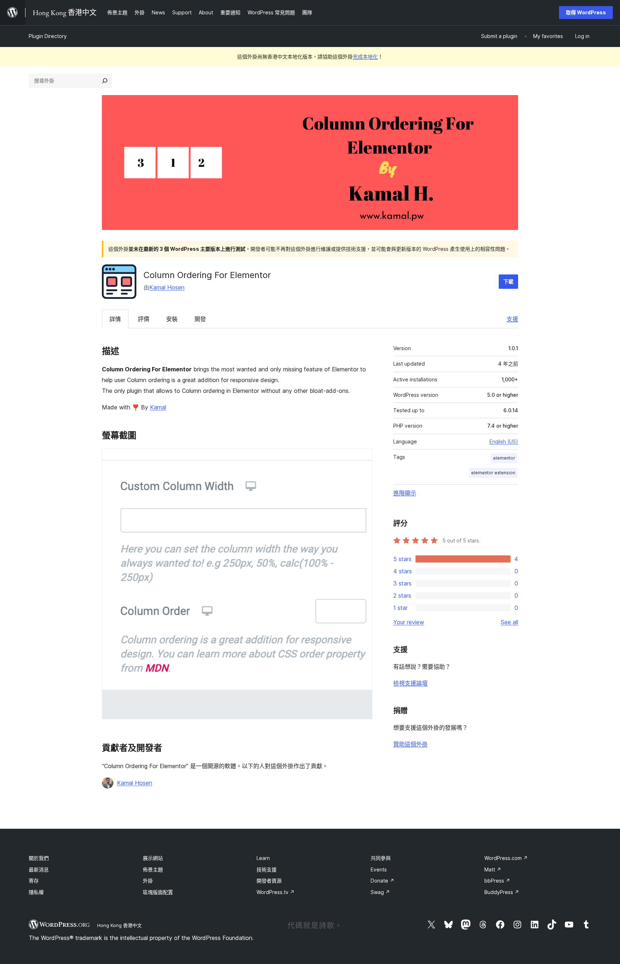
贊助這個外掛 (410, 744)
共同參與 (381, 858)
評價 (143, 319)
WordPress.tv (276, 892)
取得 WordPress (586, 12)
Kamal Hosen (166, 287)
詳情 (115, 319)
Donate (382, 881)
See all (509, 622)
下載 (508, 281)
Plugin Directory (48, 36)
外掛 (148, 881)
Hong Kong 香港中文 (119, 925)
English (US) (503, 441)
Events (379, 869)
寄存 (34, 881)
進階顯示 (404, 493)
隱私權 (36, 892)
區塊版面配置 (158, 892)
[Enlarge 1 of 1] (362, 457)
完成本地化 (365, 56)
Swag (380, 892)
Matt (492, 869)
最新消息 (39, 869)
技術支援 (267, 869)
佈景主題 (153, 869)
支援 (512, 319)
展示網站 (153, 858)
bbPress (497, 881)
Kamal (158, 407)
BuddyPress (501, 892)
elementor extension (493, 472)
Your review (408, 622)
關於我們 (39, 858)
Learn (263, 858)
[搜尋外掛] (105, 81)
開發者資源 (269, 881)
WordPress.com (506, 858)
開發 (200, 319)
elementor (504, 458)
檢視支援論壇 (410, 683)
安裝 (172, 319)
